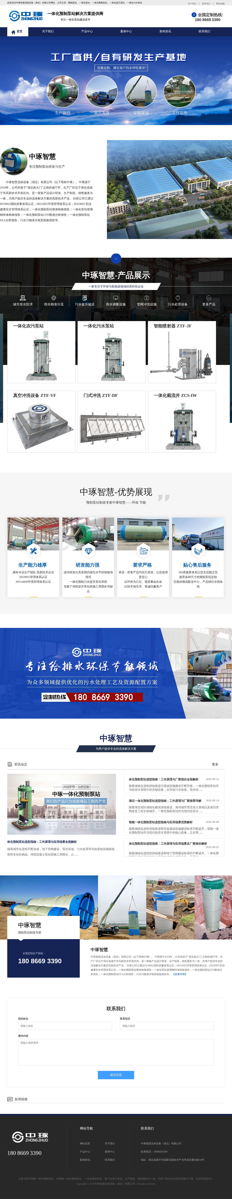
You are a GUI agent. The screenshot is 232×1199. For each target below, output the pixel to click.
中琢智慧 (40, 943)
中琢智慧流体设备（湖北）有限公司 (115, 1183)
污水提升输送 (85, 304)
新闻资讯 (165, 31)
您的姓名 (23, 1018)
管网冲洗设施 (147, 304)
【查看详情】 (179, 974)
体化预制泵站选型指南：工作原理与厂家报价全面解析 (174, 779)
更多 (215, 764)
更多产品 (208, 304)
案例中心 (126, 31)
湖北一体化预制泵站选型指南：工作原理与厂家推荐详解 (174, 800)
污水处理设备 (178, 304)
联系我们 (206, 3)
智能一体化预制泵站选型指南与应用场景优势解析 (174, 822)
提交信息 (116, 1074)
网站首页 (85, 1143)
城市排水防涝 (23, 304)
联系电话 (125, 1018)
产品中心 (87, 31)
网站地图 (220, 3)
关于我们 (192, 3)
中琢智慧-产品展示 (116, 279)
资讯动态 (20, 764)
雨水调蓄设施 (116, 304)
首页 (19, 31)
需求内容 (23, 1036)
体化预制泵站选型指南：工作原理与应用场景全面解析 (42, 841)
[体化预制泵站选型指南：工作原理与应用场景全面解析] (61, 804)
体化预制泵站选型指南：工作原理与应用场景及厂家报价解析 (174, 845)
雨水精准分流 (54, 304)
